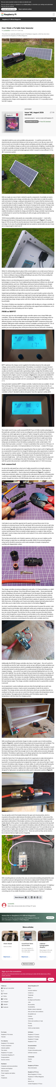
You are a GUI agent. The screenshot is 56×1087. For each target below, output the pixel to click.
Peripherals (4, 1078)
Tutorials (3, 1037)
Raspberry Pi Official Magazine (11, 19)
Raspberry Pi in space (6, 1052)
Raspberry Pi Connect (33, 1034)
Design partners (5, 1057)
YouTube (5, 999)
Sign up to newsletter (8, 988)
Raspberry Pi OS (32, 1041)
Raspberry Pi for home (7, 1034)
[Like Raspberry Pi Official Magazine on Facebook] (26, 897)
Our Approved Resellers (34, 1000)
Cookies (30, 1016)
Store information (32, 1068)
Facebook (5, 1007)
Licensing (30, 1018)
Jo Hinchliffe (6, 30)
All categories (31, 1048)
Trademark (30, 995)
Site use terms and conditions (35, 1011)
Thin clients (4, 1050)
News (29, 988)
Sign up (51, 979)
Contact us (30, 993)
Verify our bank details (33, 1028)
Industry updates (5, 1048)
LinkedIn (5, 1004)
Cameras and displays (6, 1068)
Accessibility (31, 1004)
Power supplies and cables (8, 1073)
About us (30, 997)
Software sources (32, 1052)
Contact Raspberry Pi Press (35, 1083)
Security (30, 1025)
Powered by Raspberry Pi (7, 1055)
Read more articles (28, 964)
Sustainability (31, 1007)
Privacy (30, 1023)
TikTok (5, 996)
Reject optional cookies (25, 9)
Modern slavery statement (34, 1009)
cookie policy (27, 4)
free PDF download (46, 121)
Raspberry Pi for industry (7, 1043)
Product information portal (34, 1050)
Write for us (31, 1081)
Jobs (29, 1002)
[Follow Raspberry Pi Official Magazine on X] (29, 897)
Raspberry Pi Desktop (33, 1037)
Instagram (5, 1001)
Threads (5, 993)
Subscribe (50, 917)
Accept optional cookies (9, 9)
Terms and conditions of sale (35, 1021)
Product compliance (6, 1045)
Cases (2, 1075)
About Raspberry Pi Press (34, 1074)
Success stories (5, 1059)
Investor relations (32, 990)
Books (29, 1079)
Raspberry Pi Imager (33, 1039)
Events (30, 1061)
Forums (30, 1059)
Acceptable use (32, 1014)
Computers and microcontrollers (9, 1066)
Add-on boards (5, 1071)
